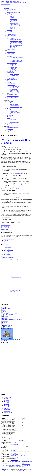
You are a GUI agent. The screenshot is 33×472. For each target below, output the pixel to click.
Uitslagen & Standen (12, 63)
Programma (9, 56)
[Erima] (3, 310)
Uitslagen (6, 240)
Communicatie (13, 20)
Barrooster (9, 123)
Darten (8, 108)
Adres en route (7, 247)
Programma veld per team (16, 59)
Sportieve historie (11, 85)
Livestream (12, 27)
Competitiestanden (14, 87)
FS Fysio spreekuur (11, 83)
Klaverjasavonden (14, 105)
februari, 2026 (7, 405)
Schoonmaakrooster (8, 250)
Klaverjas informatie (15, 104)
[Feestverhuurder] (5, 312)
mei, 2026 (6, 401)
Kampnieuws (13, 119)
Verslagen (9, 82)
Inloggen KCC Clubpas (15, 39)
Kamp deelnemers (14, 122)
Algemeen (6, 8)
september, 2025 (8, 412)
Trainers (9, 76)
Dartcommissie (13, 21)
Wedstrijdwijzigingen (12, 70)
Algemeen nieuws (11, 9)
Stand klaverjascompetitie (16, 107)
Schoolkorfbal (7, 254)
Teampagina (10, 71)
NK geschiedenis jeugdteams (17, 92)
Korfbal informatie (11, 54)
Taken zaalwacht (11, 81)
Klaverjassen (10, 101)
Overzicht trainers (14, 90)
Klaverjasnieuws (14, 103)
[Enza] (2, 315)
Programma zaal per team (16, 61)
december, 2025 (7, 408)
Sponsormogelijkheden (12, 127)
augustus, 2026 (7, 397)
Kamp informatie (14, 120)
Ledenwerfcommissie (15, 26)
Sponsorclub (10, 129)
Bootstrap (3, 469)
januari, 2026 (7, 407)
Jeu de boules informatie (12, 96)
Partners (9, 131)
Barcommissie (13, 19)
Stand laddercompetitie (12, 98)
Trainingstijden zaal (14, 74)
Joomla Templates (13, 313)
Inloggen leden (7, 251)
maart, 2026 (6, 404)
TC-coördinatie (10, 78)
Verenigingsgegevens (12, 10)
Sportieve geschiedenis (15, 86)
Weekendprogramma (9, 239)
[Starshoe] (3, 311)
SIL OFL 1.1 (21, 470)
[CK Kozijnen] (4, 340)
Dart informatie (13, 111)
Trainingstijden (10, 72)
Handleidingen (13, 46)
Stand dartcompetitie (15, 112)
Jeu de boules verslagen (12, 97)
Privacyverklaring (11, 49)
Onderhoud (12, 28)
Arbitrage (12, 17)
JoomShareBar (4, 229)
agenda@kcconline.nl (27, 461)
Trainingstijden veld (14, 75)
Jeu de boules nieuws (12, 94)
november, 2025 (8, 409)
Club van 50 (10, 130)
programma (19, 173)
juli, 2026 (6, 398)
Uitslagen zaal (13, 67)
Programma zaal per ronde (16, 60)
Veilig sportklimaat (11, 34)
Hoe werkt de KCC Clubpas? (17, 43)
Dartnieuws (12, 109)
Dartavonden (13, 114)
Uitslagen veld (13, 64)
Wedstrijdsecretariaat (12, 79)
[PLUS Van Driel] (5, 308)
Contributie (9, 31)
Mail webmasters (16, 465)
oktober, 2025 (7, 411)
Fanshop (9, 32)
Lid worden (9, 30)
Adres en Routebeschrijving (13, 12)
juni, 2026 (6, 400)
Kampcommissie (14, 23)
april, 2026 (6, 402)
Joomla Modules (5, 313)
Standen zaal (13, 68)
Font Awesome (7, 470)
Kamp (8, 118)
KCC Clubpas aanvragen (16, 45)
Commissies (10, 15)
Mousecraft (21, 466)
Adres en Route (26, 464)
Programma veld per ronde (16, 57)
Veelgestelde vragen (11, 35)
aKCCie (12, 16)
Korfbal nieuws (10, 53)
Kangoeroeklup (10, 125)
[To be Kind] (4, 307)
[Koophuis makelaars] (6, 326)
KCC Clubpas (10, 38)
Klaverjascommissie (14, 24)
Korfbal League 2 (11, 52)
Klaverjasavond (14, 444)
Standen (6, 241)
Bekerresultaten (13, 89)
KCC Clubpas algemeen (16, 41)
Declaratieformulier (11, 37)
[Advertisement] (7, 367)
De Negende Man (11, 115)
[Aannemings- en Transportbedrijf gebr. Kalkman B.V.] (7, 321)
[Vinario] (3, 323)
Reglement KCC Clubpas (16, 42)
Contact (9, 13)
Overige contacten (25, 465)
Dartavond (13, 442)
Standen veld (13, 65)
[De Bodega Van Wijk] (6, 325)
